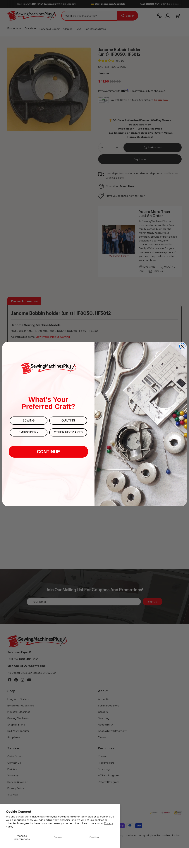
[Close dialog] (182, 346)
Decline (94, 837)
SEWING (29, 420)
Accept (58, 837)
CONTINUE (48, 451)
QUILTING (68, 420)
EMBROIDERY (28, 432)
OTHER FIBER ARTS (68, 432)
